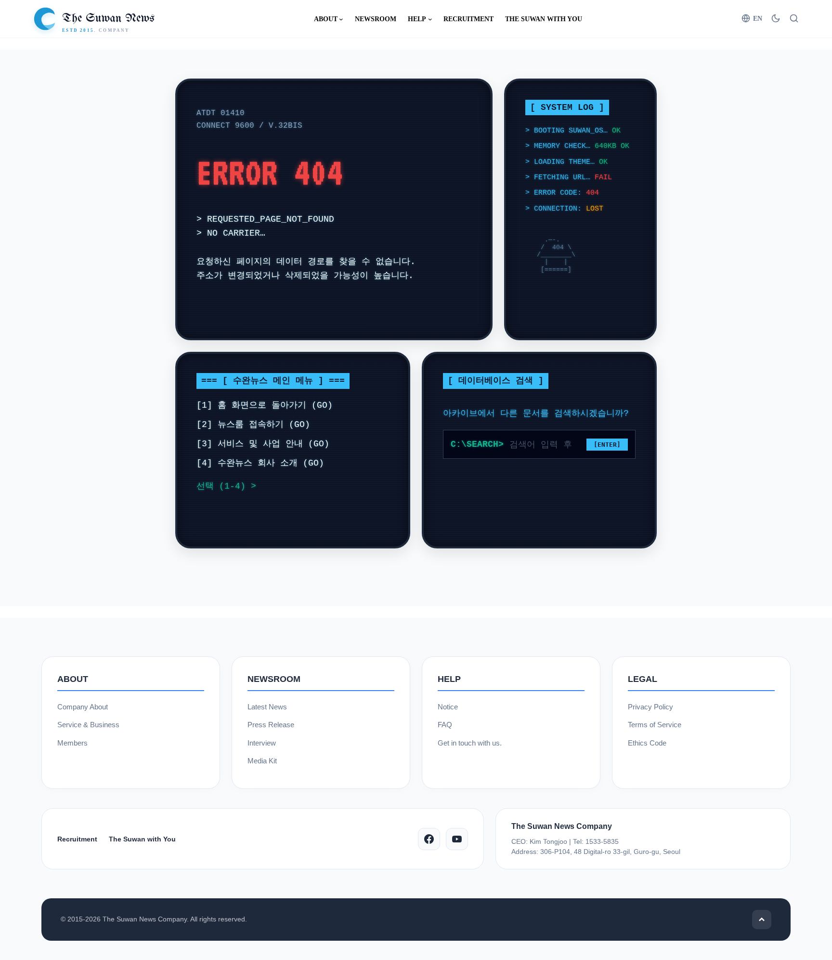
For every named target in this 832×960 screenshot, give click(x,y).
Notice (448, 707)
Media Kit (262, 761)
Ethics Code (647, 743)
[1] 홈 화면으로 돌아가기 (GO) (264, 405)
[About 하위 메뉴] (341, 19)
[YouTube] (457, 839)
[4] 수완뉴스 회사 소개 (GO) (260, 463)
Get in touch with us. (470, 743)
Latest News (267, 707)
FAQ (445, 724)
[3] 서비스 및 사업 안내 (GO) (262, 444)
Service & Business (88, 724)
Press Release (270, 724)
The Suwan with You (142, 839)
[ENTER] (607, 444)
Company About (82, 707)
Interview (261, 743)
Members (72, 743)
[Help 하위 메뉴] (430, 19)
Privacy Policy (650, 707)
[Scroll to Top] (761, 919)
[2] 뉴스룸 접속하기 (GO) (253, 424)
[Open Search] (794, 18)
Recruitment (77, 839)
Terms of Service (654, 724)
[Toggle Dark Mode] (775, 18)
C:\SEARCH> (477, 444)
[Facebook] (429, 839)
